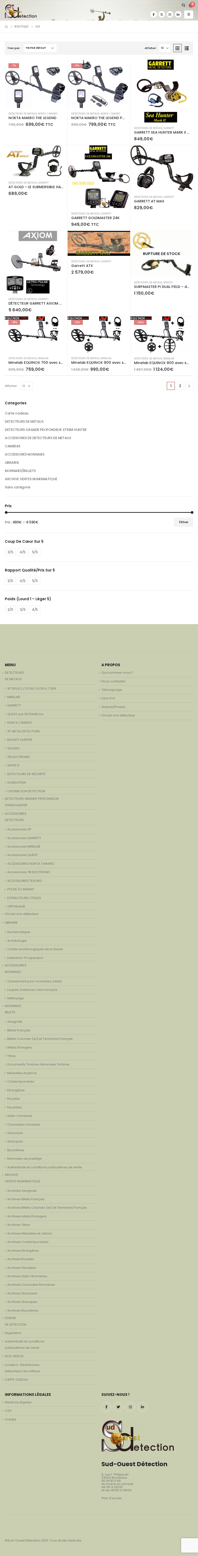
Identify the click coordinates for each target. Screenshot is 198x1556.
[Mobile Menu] (188, 14)
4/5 (23, 552)
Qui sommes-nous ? (117, 672)
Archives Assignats (22, 1190)
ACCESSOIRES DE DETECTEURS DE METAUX (38, 437)
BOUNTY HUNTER (19, 739)
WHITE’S (13, 765)
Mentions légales (18, 1402)
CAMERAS (12, 446)
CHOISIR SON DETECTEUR (26, 791)
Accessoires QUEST (22, 855)
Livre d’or (108, 698)
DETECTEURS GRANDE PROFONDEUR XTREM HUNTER (46, 429)
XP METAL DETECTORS (23, 731)
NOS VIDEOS (14, 1356)
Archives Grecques (22, 1301)
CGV (8, 1410)
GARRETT (168, 128)
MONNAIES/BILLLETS (20, 470)
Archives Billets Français (25, 1199)
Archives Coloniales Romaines (31, 1284)
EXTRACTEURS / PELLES (24, 898)
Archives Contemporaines (28, 1242)
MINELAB (43, 358)
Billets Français (18, 1030)
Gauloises (15, 1133)
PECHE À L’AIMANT (20, 889)
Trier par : (14, 48)
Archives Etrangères (23, 1250)
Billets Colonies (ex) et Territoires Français (40, 1038)
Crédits (10, 1419)
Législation (13, 1333)
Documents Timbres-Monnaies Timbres (38, 1064)
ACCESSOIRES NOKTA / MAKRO (30, 863)
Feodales (14, 1107)
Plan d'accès (111, 1498)
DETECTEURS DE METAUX (22, 113)
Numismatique (18, 932)
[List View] (187, 48)
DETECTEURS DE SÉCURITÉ (26, 774)
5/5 (35, 552)
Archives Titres (18, 1224)
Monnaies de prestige (24, 1158)
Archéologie (17, 940)
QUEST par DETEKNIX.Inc (25, 714)
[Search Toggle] (183, 5)
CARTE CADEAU (16, 1379)
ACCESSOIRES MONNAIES (24, 454)
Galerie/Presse (113, 707)
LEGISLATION (16, 782)
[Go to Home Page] (6, 26)
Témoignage (111, 689)
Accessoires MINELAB (23, 846)
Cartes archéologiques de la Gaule (35, 949)
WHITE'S (168, 282)
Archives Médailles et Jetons (29, 1233)
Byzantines (15, 1150)
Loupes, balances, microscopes (32, 989)
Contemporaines (20, 1081)
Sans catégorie (17, 487)
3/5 (10, 552)
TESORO (13, 748)
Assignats (14, 1021)
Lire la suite (185, 239)
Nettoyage (15, 998)
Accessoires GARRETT (24, 838)
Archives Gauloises (22, 1293)
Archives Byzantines (22, 1310)
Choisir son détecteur (22, 914)
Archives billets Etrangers (27, 1216)
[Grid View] (177, 48)
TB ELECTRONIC (18, 757)
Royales (13, 1098)
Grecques (15, 1141)
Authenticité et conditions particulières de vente (44, 1167)
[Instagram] (170, 14)
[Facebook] (153, 14)
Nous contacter (113, 681)
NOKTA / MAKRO (47, 113)
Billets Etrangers (19, 1047)
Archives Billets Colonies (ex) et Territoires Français (47, 1207)
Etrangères (16, 1090)
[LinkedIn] (178, 14)
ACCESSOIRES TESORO (24, 880)
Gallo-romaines (19, 1115)
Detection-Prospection (25, 958)
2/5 (10, 609)
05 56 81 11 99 (111, 1480)
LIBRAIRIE (12, 462)
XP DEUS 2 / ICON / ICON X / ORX (31, 688)
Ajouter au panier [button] (59, 67)
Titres (11, 1056)
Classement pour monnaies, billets (34, 981)
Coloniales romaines (23, 1124)
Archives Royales (20, 1259)
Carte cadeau (16, 413)
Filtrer (183, 522)
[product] (161, 91)
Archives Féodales (21, 1267)
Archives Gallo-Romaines (27, 1276)
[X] (161, 14)
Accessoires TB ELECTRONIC (28, 872)
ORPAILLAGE (16, 906)
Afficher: (151, 48)
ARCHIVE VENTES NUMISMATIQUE (31, 479)
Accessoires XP (19, 829)
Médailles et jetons (22, 1073)
